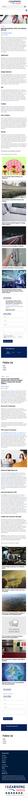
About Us (4, 770)
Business (4, 755)
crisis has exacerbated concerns (8, 397)
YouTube (4, 369)
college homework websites (11, 106)
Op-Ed (7, 376)
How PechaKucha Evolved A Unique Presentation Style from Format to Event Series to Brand (12, 291)
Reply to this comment (10, 309)
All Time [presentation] (19, 352)
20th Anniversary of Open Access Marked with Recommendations (13, 683)
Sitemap (4, 760)
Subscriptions (5, 766)
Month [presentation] (13, 352)
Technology (4, 757)
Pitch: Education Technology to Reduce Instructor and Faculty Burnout (12, 636)
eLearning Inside (7, 33)
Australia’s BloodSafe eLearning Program (13, 267)
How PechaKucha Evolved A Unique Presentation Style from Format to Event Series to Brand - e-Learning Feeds (14, 302)
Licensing (4, 764)
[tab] (8, 352)
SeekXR (23, 535)
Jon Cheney (6, 386)
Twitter (4, 365)
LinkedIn (4, 367)
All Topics (4, 758)
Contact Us (4, 771)
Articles (3, 26)
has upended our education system (15, 390)
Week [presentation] (8, 352)
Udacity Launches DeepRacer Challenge (12, 246)
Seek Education (14, 537)
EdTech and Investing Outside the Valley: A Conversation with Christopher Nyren (13, 613)
